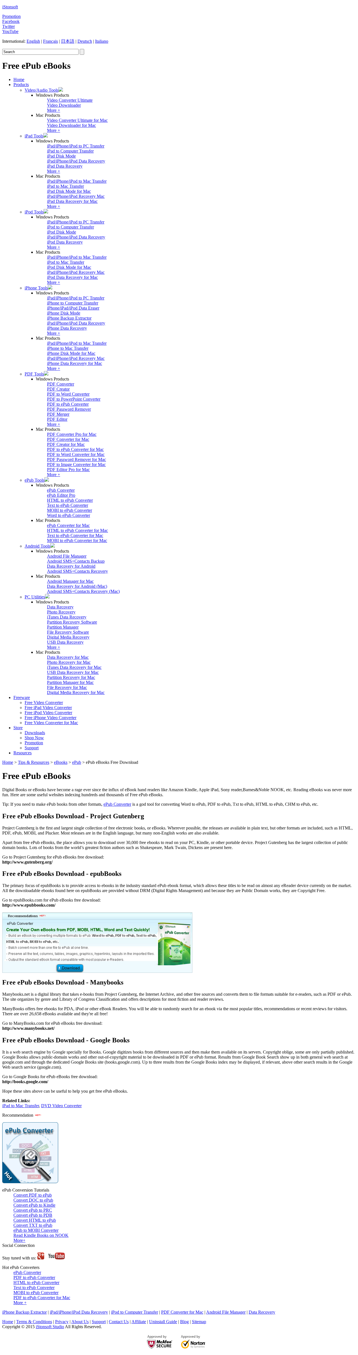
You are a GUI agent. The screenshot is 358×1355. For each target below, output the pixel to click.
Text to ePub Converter (67, 505)
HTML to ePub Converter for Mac (77, 530)
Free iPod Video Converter (48, 712)
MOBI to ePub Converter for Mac (77, 540)
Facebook (11, 21)
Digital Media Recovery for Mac (76, 692)
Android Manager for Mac (70, 581)
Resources (22, 752)
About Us (80, 1321)
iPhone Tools (36, 288)
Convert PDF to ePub (32, 1195)
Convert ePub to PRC (32, 1210)
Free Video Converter (44, 702)
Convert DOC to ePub (33, 1200)
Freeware (21, 697)
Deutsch (84, 41)
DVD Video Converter (61, 1105)
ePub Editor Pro (61, 495)
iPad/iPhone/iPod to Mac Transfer (77, 181)
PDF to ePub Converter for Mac (75, 449)
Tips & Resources (33, 762)
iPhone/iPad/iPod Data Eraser (73, 308)
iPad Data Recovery (65, 166)
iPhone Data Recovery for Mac (74, 363)
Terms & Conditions (34, 1321)
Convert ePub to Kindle (34, 1205)
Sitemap (199, 1321)
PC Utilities (35, 597)
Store (18, 727)
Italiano (101, 41)
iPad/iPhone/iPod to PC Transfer (75, 146)
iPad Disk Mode (61, 156)
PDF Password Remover (69, 409)
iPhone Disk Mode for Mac (71, 353)
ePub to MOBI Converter (35, 1230)
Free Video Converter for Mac (51, 722)
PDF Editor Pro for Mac (68, 469)
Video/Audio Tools (41, 90)
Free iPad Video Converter (48, 707)
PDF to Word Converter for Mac (76, 454)
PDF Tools (34, 374)
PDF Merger (58, 414)
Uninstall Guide (163, 1321)
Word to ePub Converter (68, 515)
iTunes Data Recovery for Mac (74, 667)
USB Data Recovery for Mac (73, 672)
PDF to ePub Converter (68, 404)
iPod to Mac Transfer (65, 262)
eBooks (60, 762)
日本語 (67, 41)
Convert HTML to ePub (34, 1220)
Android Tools (37, 546)
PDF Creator (58, 389)
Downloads (35, 732)
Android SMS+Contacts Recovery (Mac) (83, 591)
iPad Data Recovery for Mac (72, 201)
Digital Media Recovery (68, 637)
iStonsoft (10, 6)
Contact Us (119, 1321)
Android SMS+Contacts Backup (76, 561)
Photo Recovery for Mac (69, 662)
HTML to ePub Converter (70, 500)
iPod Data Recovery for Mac (72, 277)
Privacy (62, 1321)
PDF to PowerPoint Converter (73, 399)
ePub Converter (61, 490)
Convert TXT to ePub (32, 1225)
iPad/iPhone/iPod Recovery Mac (76, 196)
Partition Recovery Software (72, 622)
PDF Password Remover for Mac (76, 459)
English (33, 41)
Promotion (11, 16)
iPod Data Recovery (65, 242)
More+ (19, 1240)
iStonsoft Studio (50, 1326)
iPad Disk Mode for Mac (69, 191)
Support (32, 747)
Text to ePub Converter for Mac (75, 535)
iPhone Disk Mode (63, 313)
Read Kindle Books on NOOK (41, 1235)
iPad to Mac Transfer (65, 186)
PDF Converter (60, 384)
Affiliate (138, 1321)
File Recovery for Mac (67, 687)
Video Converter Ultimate (70, 100)
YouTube (10, 31)
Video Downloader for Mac (71, 125)
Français (50, 41)
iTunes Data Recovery (66, 617)
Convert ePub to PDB (32, 1215)
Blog (184, 1321)
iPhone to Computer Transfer (72, 303)
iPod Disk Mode (61, 232)
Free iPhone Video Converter (50, 717)
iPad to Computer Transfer (70, 151)
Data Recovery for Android (71, 566)
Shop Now (34, 737)
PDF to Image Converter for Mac (76, 464)
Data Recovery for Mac (68, 657)
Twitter (8, 26)
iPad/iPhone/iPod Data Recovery (76, 161)
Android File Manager (66, 556)
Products (21, 84)
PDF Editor (57, 419)
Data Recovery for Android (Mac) (77, 586)
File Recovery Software (68, 632)
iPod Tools (34, 212)
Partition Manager (63, 627)
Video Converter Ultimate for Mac (77, 120)
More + (53, 110)
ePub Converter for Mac (68, 525)
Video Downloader (64, 105)
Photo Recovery (61, 612)
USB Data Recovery (65, 642)
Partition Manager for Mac (70, 682)
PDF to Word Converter (68, 394)
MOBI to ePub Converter (69, 510)
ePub (76, 762)
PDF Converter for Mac (68, 439)
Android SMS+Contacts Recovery (77, 571)
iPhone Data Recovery (67, 328)
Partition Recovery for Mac (71, 677)
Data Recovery (60, 607)
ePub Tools (34, 480)
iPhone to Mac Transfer (67, 348)
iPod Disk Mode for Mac (69, 267)
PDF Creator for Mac (66, 444)
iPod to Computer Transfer (70, 227)
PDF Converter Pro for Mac (71, 434)
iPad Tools (34, 136)
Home (18, 79)
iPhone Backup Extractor (69, 318)
